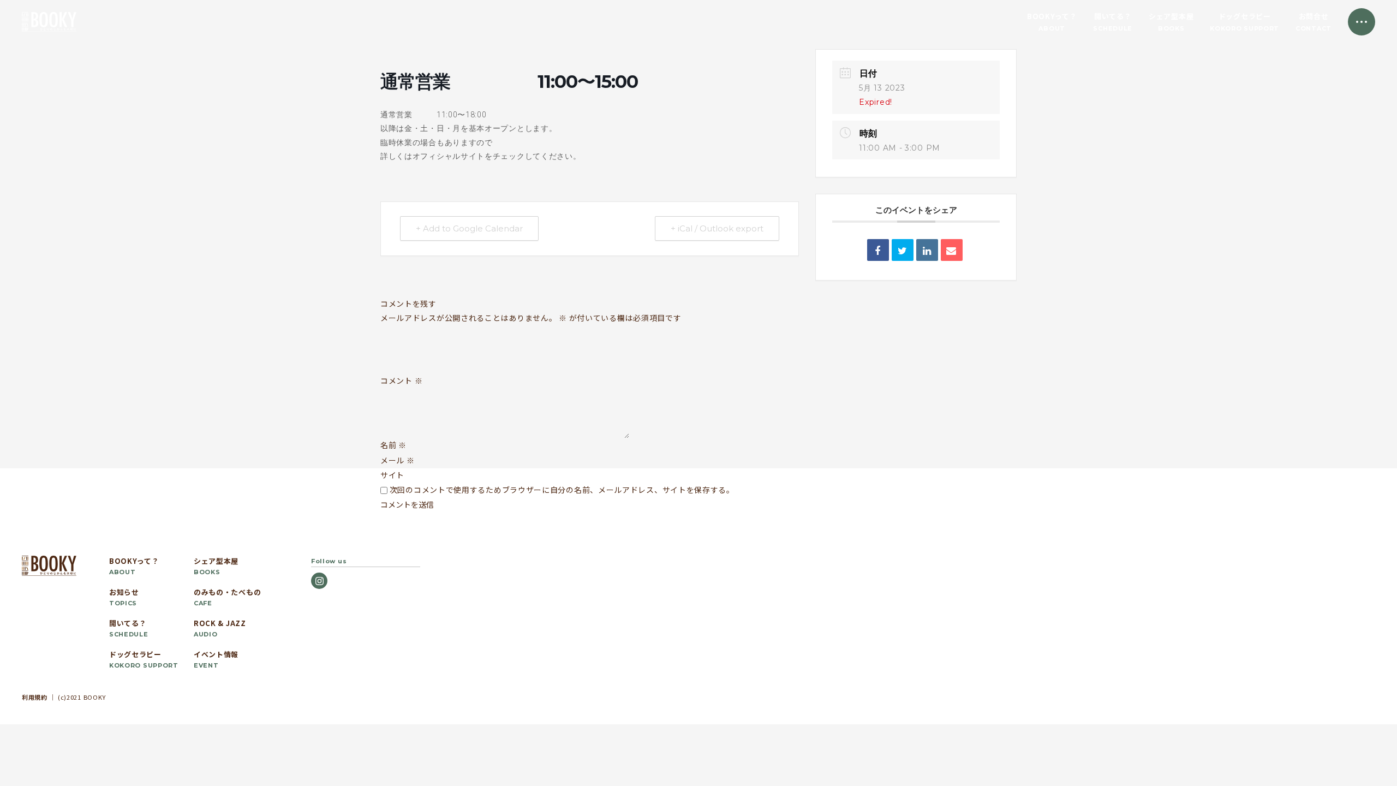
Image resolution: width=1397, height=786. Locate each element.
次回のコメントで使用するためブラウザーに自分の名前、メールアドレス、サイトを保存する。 (562, 489)
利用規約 (34, 697)
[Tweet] (903, 250)
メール (397, 460)
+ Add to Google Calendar (469, 228)
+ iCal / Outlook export (717, 228)
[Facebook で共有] (878, 250)
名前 (393, 444)
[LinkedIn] (927, 250)
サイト (392, 474)
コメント (401, 381)
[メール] (952, 250)
